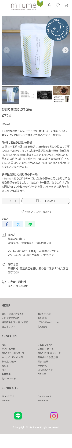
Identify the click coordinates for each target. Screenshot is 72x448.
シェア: (5, 218)
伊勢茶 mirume (27, 5)
